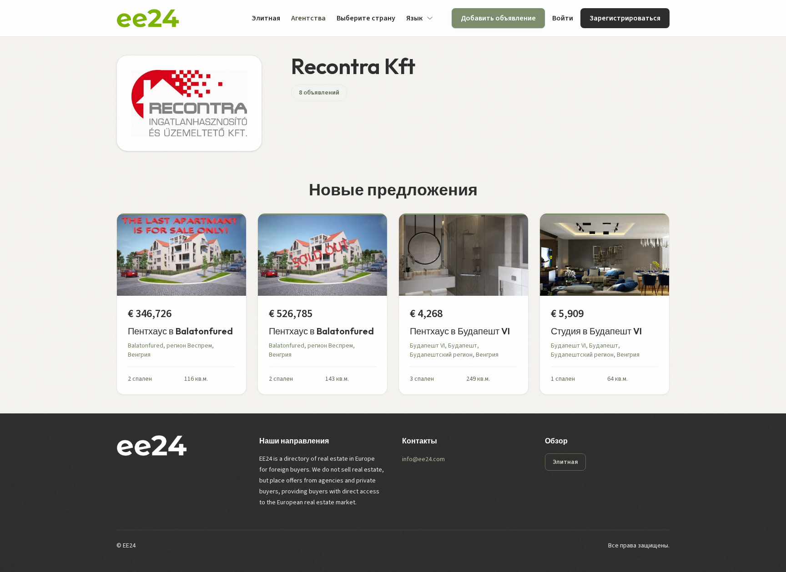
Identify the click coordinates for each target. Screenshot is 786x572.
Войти (562, 18)
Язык (414, 18)
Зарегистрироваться (625, 18)
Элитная (266, 18)
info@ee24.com (423, 459)
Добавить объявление (498, 18)
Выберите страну (366, 18)
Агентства (308, 18)
